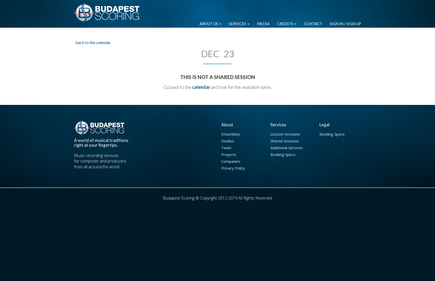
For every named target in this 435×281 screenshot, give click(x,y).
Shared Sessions (284, 140)
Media (263, 23)
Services (238, 23)
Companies (230, 161)
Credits (285, 23)
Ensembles (230, 134)
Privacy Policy (233, 168)
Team (226, 147)
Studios (227, 140)
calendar (201, 87)
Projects (228, 154)
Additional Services (286, 147)
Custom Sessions (285, 134)
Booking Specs (283, 154)
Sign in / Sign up (345, 23)
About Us (209, 23)
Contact (313, 23)
